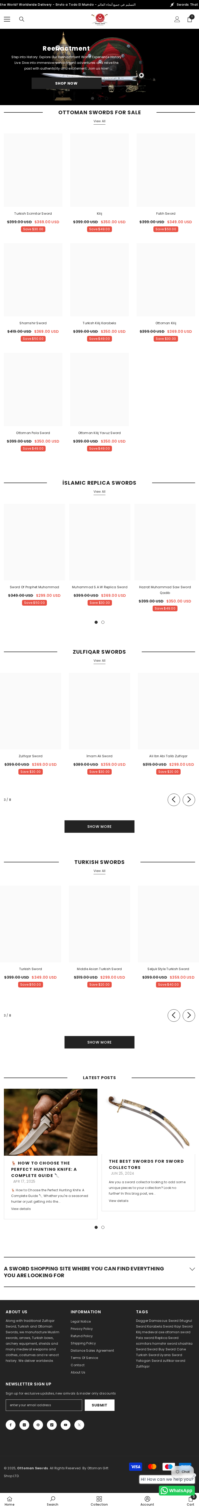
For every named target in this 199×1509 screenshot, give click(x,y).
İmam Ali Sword (99, 756)
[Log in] (177, 19)
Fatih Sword (166, 213)
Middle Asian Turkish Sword (99, 969)
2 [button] (99, 98)
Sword (141, 1349)
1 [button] (92, 98)
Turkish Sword (30, 969)
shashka (185, 1343)
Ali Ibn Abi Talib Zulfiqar (168, 756)
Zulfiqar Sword (30, 756)
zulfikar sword (174, 1360)
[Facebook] (11, 1425)
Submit (99, 1405)
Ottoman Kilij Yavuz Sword (99, 433)
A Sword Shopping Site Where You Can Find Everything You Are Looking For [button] (84, 1272)
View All (100, 121)
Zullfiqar (143, 1366)
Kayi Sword (183, 1326)
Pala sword (145, 1338)
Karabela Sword (160, 1326)
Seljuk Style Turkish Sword (168, 969)
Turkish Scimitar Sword (33, 213)
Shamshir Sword (33, 323)
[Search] (22, 19)
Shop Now (66, 83)
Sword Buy (156, 1349)
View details (21, 1209)
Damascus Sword (164, 1320)
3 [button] (106, 98)
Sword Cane (176, 1349)
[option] (99, 67)
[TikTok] (52, 1425)
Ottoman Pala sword (33, 433)
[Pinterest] (38, 1425)
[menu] (7, 19)
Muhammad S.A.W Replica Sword (99, 587)
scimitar (143, 1343)
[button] (99, 1272)
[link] (52, 1501)
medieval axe (153, 1332)
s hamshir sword (163, 1343)
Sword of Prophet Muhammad (34, 587)
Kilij (99, 213)
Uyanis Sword (171, 1355)
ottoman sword (177, 1332)
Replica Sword (167, 1338)
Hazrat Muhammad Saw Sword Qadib (165, 590)
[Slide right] (189, 800)
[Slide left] (174, 800)
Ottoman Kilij (165, 323)
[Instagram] (24, 1425)
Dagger (142, 1320)
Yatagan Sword (149, 1360)
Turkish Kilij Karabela (99, 323)
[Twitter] (79, 1425)
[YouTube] (65, 1425)
